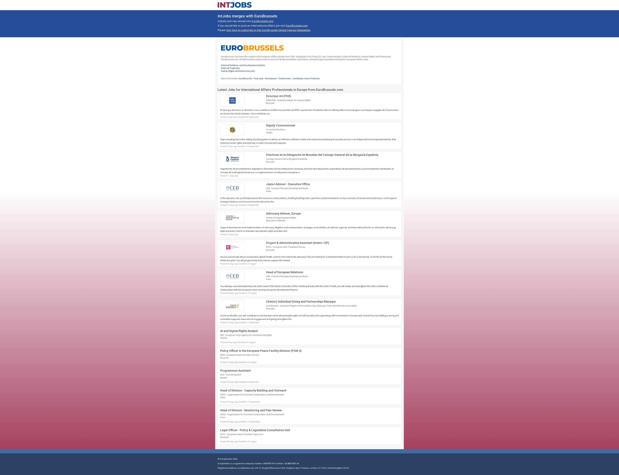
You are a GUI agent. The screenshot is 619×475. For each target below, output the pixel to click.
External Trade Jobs (230, 68)
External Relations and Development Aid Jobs (243, 65)
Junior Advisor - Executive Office (288, 184)
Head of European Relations (284, 272)
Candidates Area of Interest (305, 78)
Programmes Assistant (235, 370)
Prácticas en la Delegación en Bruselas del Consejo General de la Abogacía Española (322, 154)
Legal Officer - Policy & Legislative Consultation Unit (255, 430)
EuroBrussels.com (262, 21)
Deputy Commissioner (280, 125)
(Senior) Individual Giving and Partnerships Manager (301, 301)
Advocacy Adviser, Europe (283, 213)
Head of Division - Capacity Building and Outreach (253, 390)
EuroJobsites (226, 458)
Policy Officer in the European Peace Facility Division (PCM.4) (261, 350)
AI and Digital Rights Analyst (239, 331)
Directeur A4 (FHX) (278, 96)
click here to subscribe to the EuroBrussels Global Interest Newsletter (268, 30)
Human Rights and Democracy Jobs (238, 71)
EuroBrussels (245, 78)
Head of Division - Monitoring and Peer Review (251, 410)
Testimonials (284, 78)
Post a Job (258, 78)
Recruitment (271, 78)
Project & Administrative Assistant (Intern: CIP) (297, 243)
